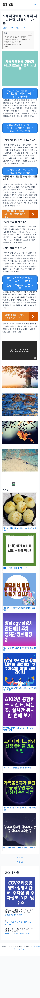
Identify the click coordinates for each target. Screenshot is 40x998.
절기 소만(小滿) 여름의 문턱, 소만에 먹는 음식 (19, 929)
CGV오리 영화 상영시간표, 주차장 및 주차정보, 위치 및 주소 (19, 910)
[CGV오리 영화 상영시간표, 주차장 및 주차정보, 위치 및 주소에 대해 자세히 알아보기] (20, 892)
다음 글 (20, 862)
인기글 (7, 46)
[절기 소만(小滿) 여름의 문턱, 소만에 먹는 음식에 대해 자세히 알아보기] (20, 923)
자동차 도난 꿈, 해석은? (13, 42)
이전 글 (20, 857)
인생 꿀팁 (8, 4)
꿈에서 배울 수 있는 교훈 (13, 44)
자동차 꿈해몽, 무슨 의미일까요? (15, 37)
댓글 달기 (8, 933)
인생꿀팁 (8, 915)
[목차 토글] (28, 34)
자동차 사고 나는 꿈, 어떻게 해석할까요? (18, 39)
